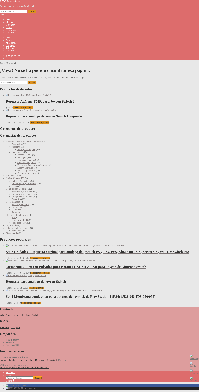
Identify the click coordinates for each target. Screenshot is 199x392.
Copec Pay (28, 360)
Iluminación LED (20, 220)
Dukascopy (40, 360)
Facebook (4, 327)
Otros (14, 186)
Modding (16, 147)
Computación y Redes (16, 188)
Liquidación (11, 225)
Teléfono (26, 315)
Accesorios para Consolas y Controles (23, 141)
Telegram (10, 48)
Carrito (9, 27)
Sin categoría (12, 233)
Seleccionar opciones (23, 107)
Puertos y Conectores (27, 173)
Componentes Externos (22, 194)
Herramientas (18, 209)
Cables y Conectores (21, 181)
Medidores (16, 230)
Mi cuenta (10, 22)
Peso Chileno (20, 385)
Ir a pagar (10, 25)
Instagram (15, 327)
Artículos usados (13, 175)
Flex (14, 217)
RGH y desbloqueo (26, 149)
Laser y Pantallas (25, 168)
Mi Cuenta (11, 43)
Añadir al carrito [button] (36, 288)
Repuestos (16, 152)
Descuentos (11, 30)
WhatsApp (5, 315)
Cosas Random (13, 202)
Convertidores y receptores (24, 183)
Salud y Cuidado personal (18, 228)
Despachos (11, 32)
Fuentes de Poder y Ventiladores (32, 165)
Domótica (16, 199)
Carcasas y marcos (26, 160)
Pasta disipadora (19, 223)
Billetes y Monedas (20, 204)
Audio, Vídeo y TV (15, 178)
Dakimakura (17, 207)
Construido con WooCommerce (34, 367)
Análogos (21, 157)
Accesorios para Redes (22, 191)
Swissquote (52, 360)
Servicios (16, 212)
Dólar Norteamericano (24, 388)
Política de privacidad (10, 367)
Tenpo (3, 360)
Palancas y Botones (26, 170)
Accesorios (17, 144)
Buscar (32, 11)
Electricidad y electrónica (17, 215)
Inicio (8, 19)
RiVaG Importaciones (10, 1)
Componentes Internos (22, 196)
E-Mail (34, 315)
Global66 (11, 360)
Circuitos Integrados (26, 162)
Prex (20, 360)
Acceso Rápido (24, 154)
